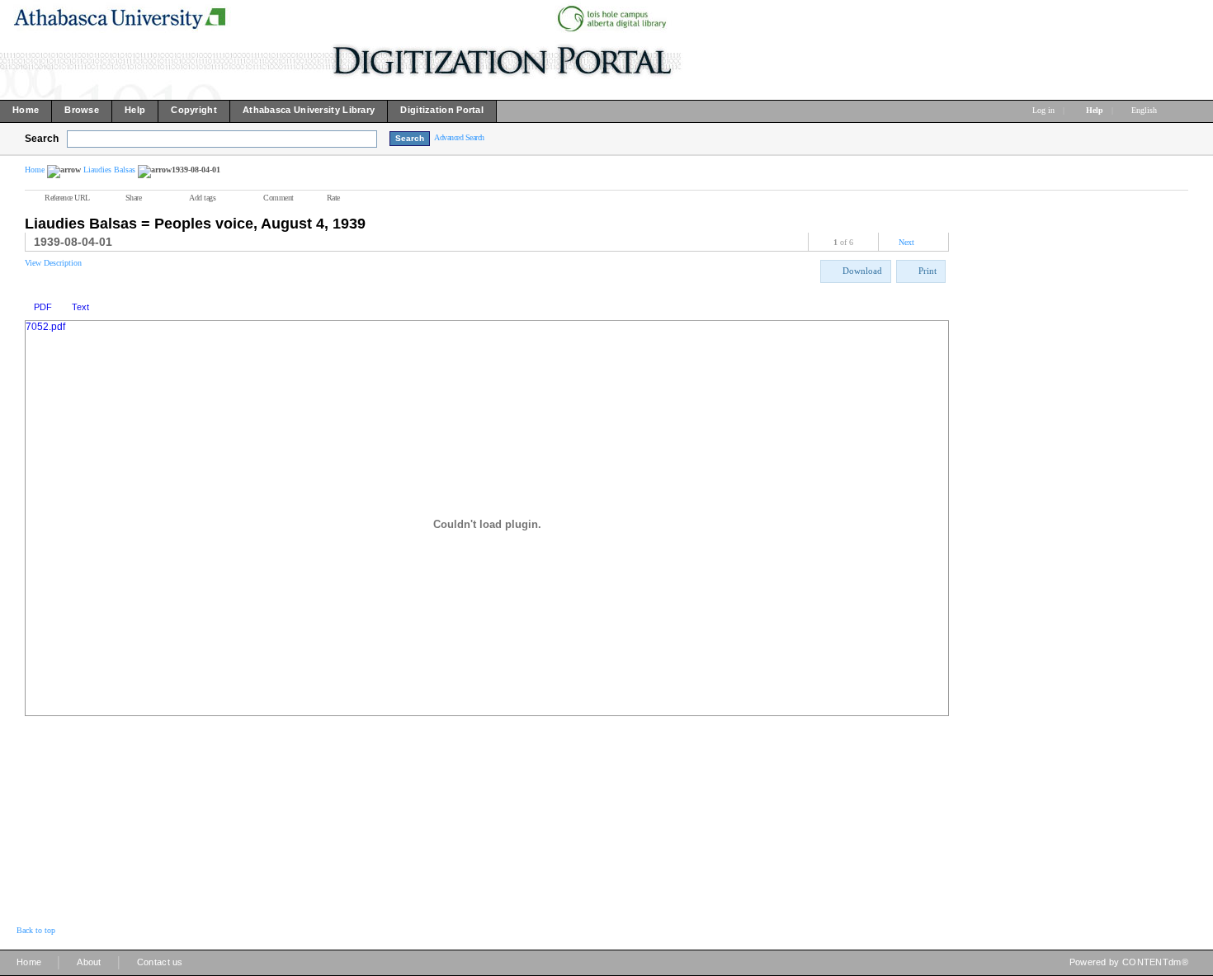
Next (906, 242)
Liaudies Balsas (109, 169)
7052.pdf (45, 326)
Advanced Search (459, 137)
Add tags (202, 197)
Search (42, 138)
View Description (53, 262)
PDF (43, 307)
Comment (278, 197)
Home (35, 169)
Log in (1043, 110)
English (1145, 110)
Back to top (36, 930)
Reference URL (67, 197)
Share (133, 197)
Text (80, 307)
